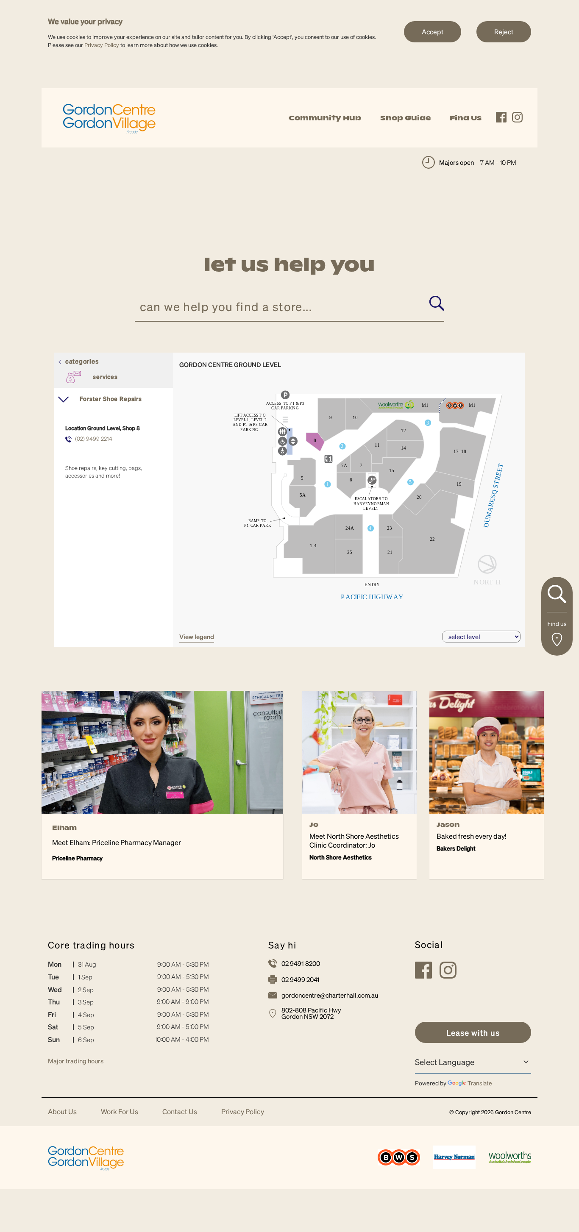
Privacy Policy (101, 44)
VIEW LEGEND (196, 636)
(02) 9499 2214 (93, 438)
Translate (480, 1083)
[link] (109, 117)
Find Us (466, 117)
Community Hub (325, 117)
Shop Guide (405, 117)
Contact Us (179, 1111)
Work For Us (119, 1111)
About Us (62, 1111)
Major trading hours (75, 1061)
